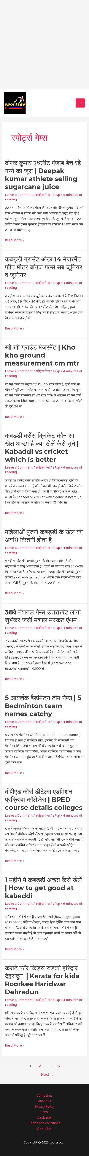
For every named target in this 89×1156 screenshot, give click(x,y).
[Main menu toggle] (80, 103)
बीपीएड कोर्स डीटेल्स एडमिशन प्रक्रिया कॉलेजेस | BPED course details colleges (44, 800)
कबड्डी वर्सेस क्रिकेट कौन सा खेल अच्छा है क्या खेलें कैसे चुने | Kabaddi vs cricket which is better (42, 448)
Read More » (14, 240)
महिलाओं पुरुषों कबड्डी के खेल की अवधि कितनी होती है (44, 536)
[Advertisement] (44, 44)
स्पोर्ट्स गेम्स (43, 194)
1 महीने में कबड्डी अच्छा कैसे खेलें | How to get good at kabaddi (43, 888)
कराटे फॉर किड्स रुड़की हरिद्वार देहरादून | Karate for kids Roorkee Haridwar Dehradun (42, 980)
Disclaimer (44, 1117)
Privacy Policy (44, 1106)
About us (44, 1101)
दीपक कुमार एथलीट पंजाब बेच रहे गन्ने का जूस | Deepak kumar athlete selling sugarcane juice (43, 175)
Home (44, 1112)
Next (47, 1074)
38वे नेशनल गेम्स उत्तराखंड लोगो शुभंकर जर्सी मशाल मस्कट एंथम (43, 616)
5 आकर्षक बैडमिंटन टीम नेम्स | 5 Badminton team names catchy (43, 706)
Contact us (44, 1095)
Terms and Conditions (44, 1123)
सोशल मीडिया (44, 1128)
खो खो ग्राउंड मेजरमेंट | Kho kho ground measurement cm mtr (43, 355)
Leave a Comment (19, 194)
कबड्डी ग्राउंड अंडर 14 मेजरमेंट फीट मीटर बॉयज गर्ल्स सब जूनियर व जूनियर (43, 267)
